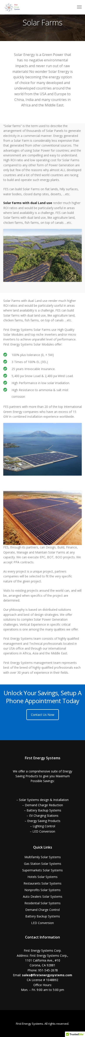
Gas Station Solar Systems (42, 863)
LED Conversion (42, 923)
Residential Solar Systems (42, 903)
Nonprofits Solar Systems (42, 890)
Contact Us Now (42, 715)
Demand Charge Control (42, 910)
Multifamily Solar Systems (42, 857)
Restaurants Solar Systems (42, 883)
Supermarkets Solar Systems (42, 870)
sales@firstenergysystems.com (47, 975)
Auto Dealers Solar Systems (42, 896)
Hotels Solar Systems (42, 877)
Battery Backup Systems (42, 916)
